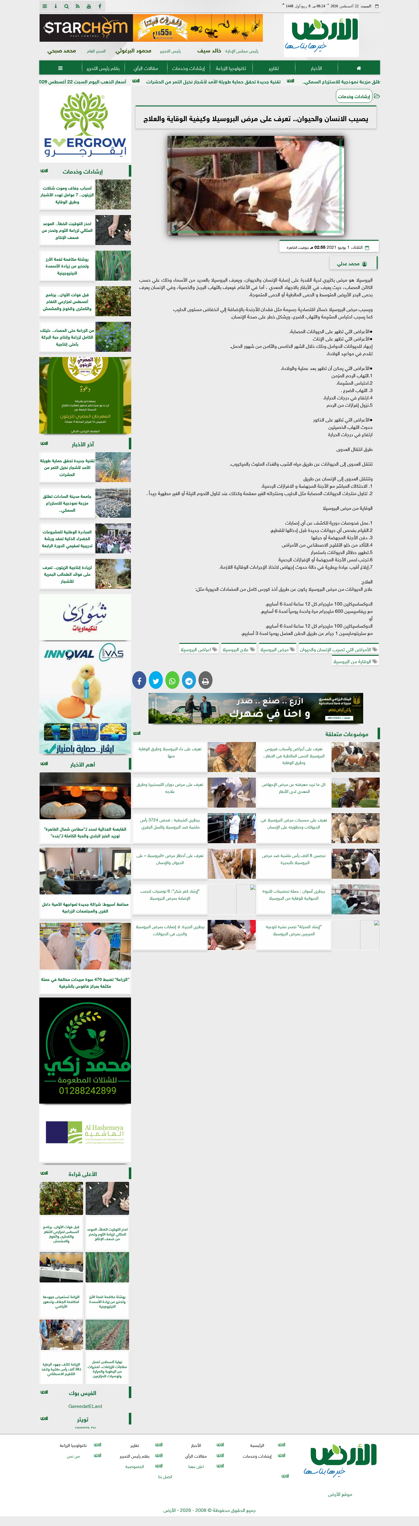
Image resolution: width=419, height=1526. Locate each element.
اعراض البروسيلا (196, 648)
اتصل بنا (165, 1476)
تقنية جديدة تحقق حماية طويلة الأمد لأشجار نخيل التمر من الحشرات (282, 81)
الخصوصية (134, 1466)
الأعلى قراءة (83, 1173)
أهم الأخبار (82, 764)
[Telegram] (189, 680)
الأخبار (316, 67)
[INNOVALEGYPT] (85, 698)
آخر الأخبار (83, 443)
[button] (47, 28)
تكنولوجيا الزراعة (231, 67)
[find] (67, 6)
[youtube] (89, 6)
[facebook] (100, 6)
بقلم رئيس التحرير (103, 67)
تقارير (273, 67)
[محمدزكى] (85, 1050)
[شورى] (85, 617)
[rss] (78, 6)
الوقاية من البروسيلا (352, 660)
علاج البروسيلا (236, 648)
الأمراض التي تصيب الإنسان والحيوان (336, 648)
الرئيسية (257, 1445)
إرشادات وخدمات (188, 67)
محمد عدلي (348, 263)
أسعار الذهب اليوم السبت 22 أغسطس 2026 (150, 81)
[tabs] (45, 6)
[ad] (151, 28)
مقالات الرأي (145, 67)
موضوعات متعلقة (346, 733)
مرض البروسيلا (275, 648)
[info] (56, 6)
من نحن (73, 1455)
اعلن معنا (195, 1466)
